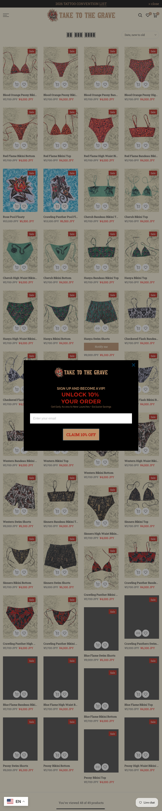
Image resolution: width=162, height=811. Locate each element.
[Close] (133, 365)
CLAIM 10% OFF (81, 434)
